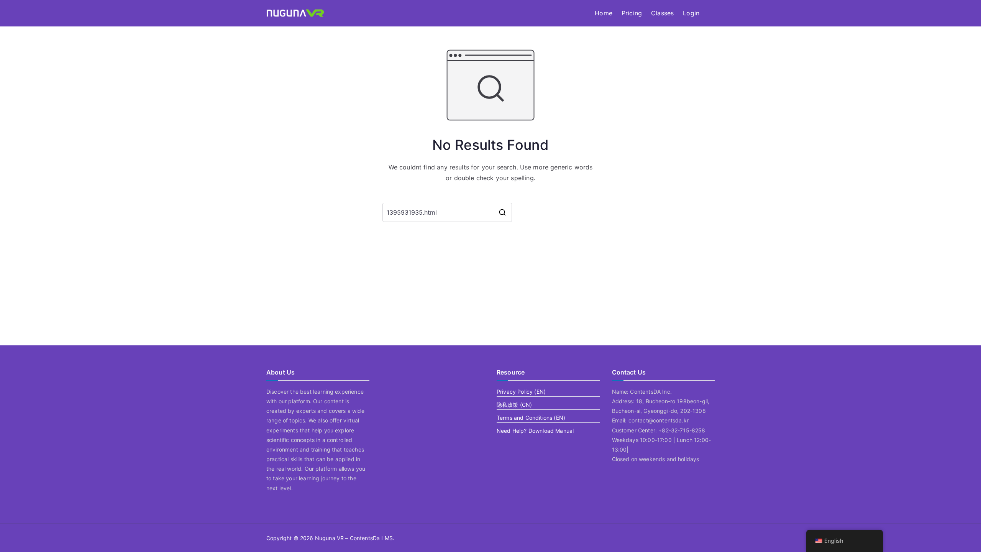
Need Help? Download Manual (535, 430)
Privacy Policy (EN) (521, 391)
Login (691, 13)
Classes (662, 13)
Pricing (632, 13)
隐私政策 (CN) (514, 404)
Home (603, 13)
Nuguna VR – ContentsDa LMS (354, 538)
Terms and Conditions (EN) (531, 417)
